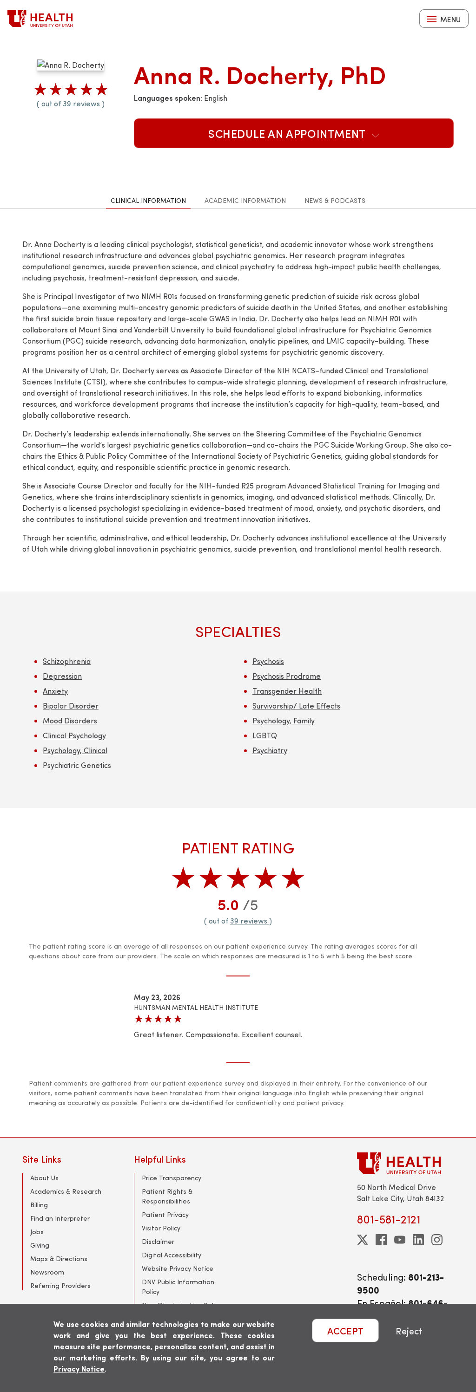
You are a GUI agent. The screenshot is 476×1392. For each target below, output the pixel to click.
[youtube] (399, 1239)
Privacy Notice (79, 1368)
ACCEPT (345, 1330)
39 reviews (81, 103)
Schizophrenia (67, 661)
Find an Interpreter (60, 1218)
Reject (409, 1330)
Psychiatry (269, 750)
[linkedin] (418, 1239)
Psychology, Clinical (75, 750)
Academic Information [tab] (245, 200)
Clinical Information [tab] (148, 200)
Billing (39, 1204)
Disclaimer (158, 1241)
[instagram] (437, 1239)
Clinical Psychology (74, 735)
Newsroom (47, 1272)
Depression (62, 676)
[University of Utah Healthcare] (405, 1163)
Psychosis (268, 661)
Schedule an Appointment (288, 133)
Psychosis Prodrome (286, 676)
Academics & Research (65, 1191)
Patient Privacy (165, 1214)
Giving (39, 1245)
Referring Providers (60, 1285)
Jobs (37, 1231)
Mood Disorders (70, 720)
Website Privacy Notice (177, 1268)
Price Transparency (171, 1177)
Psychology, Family (283, 720)
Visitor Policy (161, 1227)
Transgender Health (287, 691)
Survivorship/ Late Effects (296, 705)
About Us (44, 1177)
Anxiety (55, 691)
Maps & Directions (58, 1258)
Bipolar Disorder (71, 705)
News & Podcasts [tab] (334, 200)
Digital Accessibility (171, 1254)
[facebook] (381, 1239)
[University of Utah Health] (40, 18)
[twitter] (362, 1239)
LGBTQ (264, 735)
